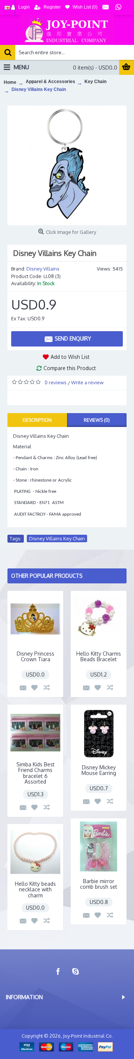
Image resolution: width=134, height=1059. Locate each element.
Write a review (87, 382)
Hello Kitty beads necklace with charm (35, 889)
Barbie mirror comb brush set (98, 884)
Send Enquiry (73, 338)
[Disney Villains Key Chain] (67, 165)
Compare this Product (70, 368)
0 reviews (56, 382)
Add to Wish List (70, 357)
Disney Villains (43, 269)
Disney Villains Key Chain (57, 538)
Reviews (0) (97, 420)
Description (37, 420)
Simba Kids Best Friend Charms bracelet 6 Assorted (35, 773)
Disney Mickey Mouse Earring (99, 770)
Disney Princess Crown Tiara (35, 656)
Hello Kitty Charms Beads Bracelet (98, 656)
